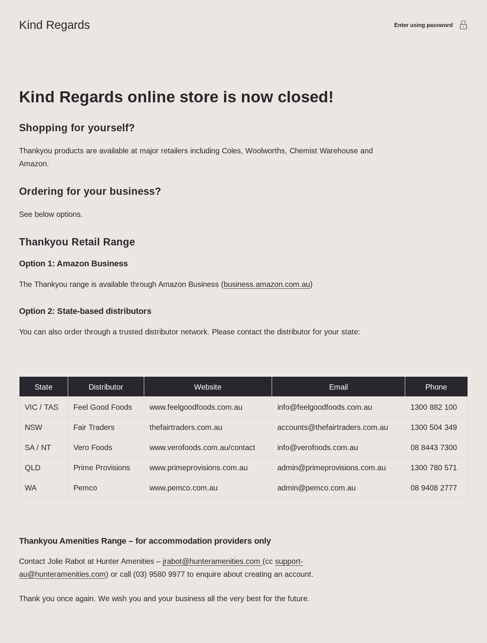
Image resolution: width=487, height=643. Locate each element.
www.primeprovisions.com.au (199, 467)
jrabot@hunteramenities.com (213, 561)
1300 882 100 (434, 407)
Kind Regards (54, 24)
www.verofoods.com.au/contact (202, 447)
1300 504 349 (434, 427)
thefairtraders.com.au (186, 427)
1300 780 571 (434, 467)
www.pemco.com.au (184, 488)
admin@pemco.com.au (316, 488)
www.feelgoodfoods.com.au (196, 407)
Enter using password (423, 25)
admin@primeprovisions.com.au (331, 467)
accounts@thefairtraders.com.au (332, 427)
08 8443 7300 (434, 447)
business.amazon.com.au (267, 284)
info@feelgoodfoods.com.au (324, 407)
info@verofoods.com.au (317, 447)
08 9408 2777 (434, 488)
